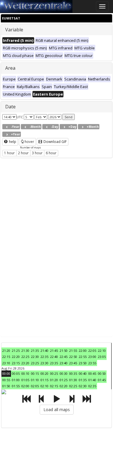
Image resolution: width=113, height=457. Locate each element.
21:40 (44, 350)
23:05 (102, 356)
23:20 (25, 363)
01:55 (16, 386)
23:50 (83, 363)
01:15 (44, 380)
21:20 (6, 350)
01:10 (35, 380)
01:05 (25, 380)
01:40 (92, 380)
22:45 (64, 356)
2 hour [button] (23, 152)
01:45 (102, 380)
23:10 (6, 363)
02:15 (54, 386)
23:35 (54, 363)
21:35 (35, 350)
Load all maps (56, 409)
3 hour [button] (37, 152)
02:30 (83, 386)
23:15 (16, 363)
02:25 (73, 386)
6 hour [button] (51, 152)
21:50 (64, 350)
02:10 (44, 386)
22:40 (54, 356)
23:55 (92, 363)
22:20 (16, 356)
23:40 (64, 363)
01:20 (54, 380)
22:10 (102, 350)
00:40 (83, 373)
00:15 (35, 373)
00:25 (54, 373)
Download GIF (55, 141)
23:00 (92, 356)
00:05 (16, 373)
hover (29, 141)
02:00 (25, 386)
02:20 (64, 386)
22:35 (44, 356)
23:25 (35, 363)
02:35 (92, 386)
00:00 (6, 373)
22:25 (25, 356)
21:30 (25, 350)
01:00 (16, 380)
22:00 (83, 350)
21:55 (73, 350)
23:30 (44, 363)
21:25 (16, 350)
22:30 (35, 356)
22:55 (83, 356)
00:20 (44, 373)
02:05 (35, 386)
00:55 (6, 380)
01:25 (64, 380)
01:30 (73, 380)
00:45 (92, 373)
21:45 (54, 350)
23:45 (73, 363)
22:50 (73, 356)
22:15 (6, 356)
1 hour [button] (9, 152)
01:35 (83, 380)
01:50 (6, 386)
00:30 (64, 373)
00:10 (25, 373)
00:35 (73, 373)
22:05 (92, 350)
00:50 (102, 373)
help (12, 141)
